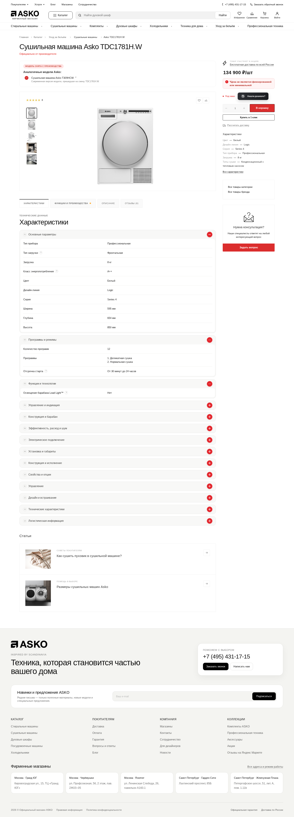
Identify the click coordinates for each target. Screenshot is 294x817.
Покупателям (103, 719)
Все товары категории (240, 187)
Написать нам (241, 666)
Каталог (17, 719)
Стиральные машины (24, 26)
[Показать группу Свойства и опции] (209, 474)
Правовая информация (69, 809)
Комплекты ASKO (238, 726)
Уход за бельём (225, 26)
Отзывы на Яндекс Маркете (244, 752)
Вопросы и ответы (104, 746)
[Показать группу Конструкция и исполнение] (209, 463)
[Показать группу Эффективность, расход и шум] (209, 428)
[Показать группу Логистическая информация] (209, 521)
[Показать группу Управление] (209, 486)
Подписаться (264, 696)
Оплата (97, 732)
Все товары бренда (239, 191)
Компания (168, 719)
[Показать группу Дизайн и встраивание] (209, 498)
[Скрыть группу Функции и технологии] (209, 384)
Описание (108, 203)
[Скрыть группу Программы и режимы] (209, 340)
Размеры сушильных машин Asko (82, 587)
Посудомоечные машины (27, 746)
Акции (231, 746)
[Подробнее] (206, 552)
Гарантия (98, 739)
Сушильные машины (64, 26)
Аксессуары (234, 739)
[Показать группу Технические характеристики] (209, 509)
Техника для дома (192, 26)
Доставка (98, 726)
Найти (223, 15)
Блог (53, 4)
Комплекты (97, 26)
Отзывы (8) (131, 203)
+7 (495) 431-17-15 (235, 4)
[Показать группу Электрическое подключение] (209, 440)
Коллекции (236, 719)
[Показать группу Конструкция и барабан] (209, 417)
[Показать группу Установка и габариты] (209, 451)
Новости (165, 752)
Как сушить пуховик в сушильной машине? (89, 556)
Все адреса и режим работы (265, 766)
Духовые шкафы (126, 26)
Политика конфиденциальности (104, 809)
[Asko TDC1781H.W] (125, 146)
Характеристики (34, 203)
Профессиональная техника (265, 26)
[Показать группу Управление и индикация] (209, 405)
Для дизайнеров (170, 746)
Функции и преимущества (71, 203)
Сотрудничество (87, 4)
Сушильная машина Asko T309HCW (52, 77)
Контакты (166, 732)
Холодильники (159, 26)
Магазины (67, 4)
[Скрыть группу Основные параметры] (209, 234)
